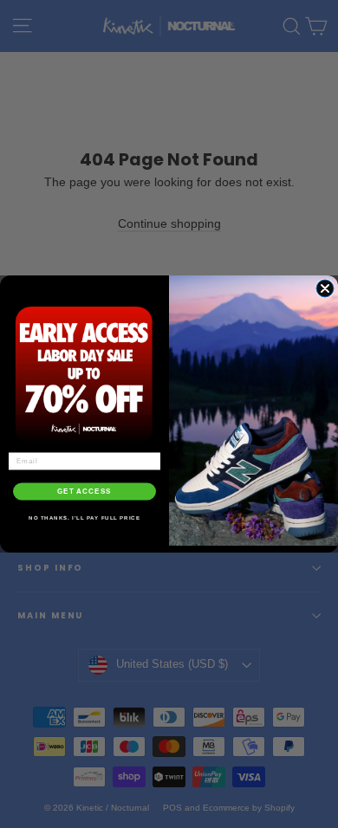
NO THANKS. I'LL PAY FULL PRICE (84, 517)
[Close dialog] (325, 288)
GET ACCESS (84, 491)
